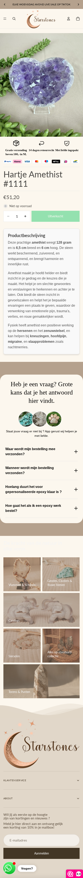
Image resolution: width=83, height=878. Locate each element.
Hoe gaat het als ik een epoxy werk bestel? (33, 508)
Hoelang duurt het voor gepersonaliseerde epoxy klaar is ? (33, 489)
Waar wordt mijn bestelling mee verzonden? (30, 451)
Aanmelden (41, 853)
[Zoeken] (14, 18)
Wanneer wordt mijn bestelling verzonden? (29, 470)
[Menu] (5, 19)
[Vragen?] (9, 868)
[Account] (68, 18)
